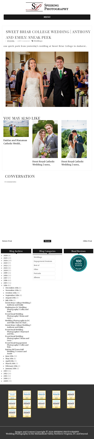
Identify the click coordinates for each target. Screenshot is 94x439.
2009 (6, 381)
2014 (6, 285)
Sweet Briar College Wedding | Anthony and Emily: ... (18, 326)
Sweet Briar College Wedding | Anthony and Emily (18, 304)
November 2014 (12, 290)
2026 (6, 255)
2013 (6, 371)
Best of (36, 265)
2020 (6, 270)
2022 (6, 265)
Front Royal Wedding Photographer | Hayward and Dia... (17, 332)
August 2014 (11, 298)
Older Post (87, 241)
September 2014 (12, 295)
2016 (6, 280)
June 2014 (10, 356)
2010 (6, 378)
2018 (6, 275)
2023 (6, 263)
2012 (6, 373)
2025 (6, 258)
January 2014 (11, 368)
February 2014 (12, 366)
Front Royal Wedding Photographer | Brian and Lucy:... (17, 338)
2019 (6, 273)
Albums (37, 277)
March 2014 (11, 363)
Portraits (37, 273)
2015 (6, 283)
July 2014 (9, 300)
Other (36, 269)
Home (47, 241)
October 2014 (11, 293)
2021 (6, 268)
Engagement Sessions (43, 261)
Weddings (38, 41)
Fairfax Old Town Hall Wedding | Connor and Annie (16, 351)
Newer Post (7, 241)
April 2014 (10, 361)
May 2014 (10, 358)
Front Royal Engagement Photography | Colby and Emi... (16, 345)
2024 (6, 260)
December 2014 (12, 288)
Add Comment (23, 41)
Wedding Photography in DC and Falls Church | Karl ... (17, 321)
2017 (6, 278)
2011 (6, 376)
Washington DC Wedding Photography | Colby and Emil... (16, 309)
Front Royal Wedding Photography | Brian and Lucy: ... (16, 316)
